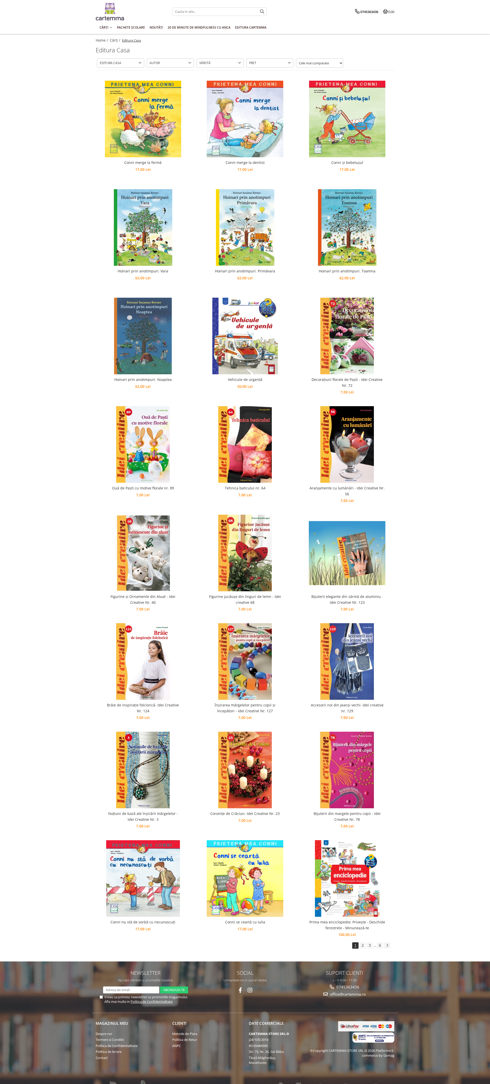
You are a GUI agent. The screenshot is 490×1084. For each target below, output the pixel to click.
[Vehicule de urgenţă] (245, 336)
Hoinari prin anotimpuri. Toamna (347, 271)
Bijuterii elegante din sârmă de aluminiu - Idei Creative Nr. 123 (347, 599)
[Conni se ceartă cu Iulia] (245, 878)
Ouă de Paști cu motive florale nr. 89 (143, 488)
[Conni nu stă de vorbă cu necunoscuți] (143, 878)
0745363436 (347, 987)
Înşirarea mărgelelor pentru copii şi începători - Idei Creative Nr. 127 (245, 708)
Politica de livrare (108, 1051)
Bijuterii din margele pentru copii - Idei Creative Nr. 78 (347, 816)
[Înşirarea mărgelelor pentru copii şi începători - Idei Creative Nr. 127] (245, 661)
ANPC (176, 1045)
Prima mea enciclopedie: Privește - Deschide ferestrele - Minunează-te (347, 925)
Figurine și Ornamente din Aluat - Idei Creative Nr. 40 (143, 599)
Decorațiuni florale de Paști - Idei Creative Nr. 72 (347, 382)
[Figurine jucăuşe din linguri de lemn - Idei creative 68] (245, 553)
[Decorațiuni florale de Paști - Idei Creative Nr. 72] (347, 336)
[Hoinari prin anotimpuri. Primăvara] (245, 227)
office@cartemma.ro (347, 994)
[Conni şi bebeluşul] (347, 119)
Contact (102, 1057)
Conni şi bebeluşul (347, 162)
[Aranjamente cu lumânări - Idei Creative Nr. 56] (347, 444)
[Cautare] (262, 11)
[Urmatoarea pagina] (387, 945)
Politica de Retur (184, 1039)
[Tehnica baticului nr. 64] (245, 444)
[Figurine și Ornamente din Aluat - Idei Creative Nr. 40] (143, 553)
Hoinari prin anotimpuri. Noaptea (143, 379)
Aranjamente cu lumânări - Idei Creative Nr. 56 (347, 491)
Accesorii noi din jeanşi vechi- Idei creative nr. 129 (347, 708)
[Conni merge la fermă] (143, 119)
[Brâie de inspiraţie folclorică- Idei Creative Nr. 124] (143, 661)
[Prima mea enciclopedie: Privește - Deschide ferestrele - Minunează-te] (347, 878)
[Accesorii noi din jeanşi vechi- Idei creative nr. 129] (347, 661)
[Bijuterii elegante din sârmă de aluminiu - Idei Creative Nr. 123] (347, 553)
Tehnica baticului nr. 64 (245, 488)
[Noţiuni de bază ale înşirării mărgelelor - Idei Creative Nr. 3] (143, 770)
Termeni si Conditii (110, 1039)
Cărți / (115, 40)
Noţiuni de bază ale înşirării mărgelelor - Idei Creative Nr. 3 (143, 816)
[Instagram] (250, 990)
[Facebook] (240, 990)
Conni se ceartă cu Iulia (245, 922)
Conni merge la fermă (143, 162)
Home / (102, 40)
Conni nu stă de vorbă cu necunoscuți (143, 922)
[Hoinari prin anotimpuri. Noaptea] (143, 336)
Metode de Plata (184, 1033)
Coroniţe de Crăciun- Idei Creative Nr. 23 (245, 813)
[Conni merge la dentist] (245, 119)
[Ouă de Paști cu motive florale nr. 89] (143, 444)
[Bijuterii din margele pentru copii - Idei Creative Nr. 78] (347, 770)
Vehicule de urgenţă (245, 379)
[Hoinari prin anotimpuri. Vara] (143, 227)
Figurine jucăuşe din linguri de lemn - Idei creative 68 (245, 599)
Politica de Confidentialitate (152, 1001)
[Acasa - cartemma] (128, 11)
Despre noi (104, 1033)
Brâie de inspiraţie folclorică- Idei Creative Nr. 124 (143, 708)
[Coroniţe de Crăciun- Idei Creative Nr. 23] (245, 770)
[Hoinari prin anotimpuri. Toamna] (347, 227)
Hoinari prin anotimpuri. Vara (143, 271)
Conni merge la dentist (245, 162)
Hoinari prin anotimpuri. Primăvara (245, 271)
